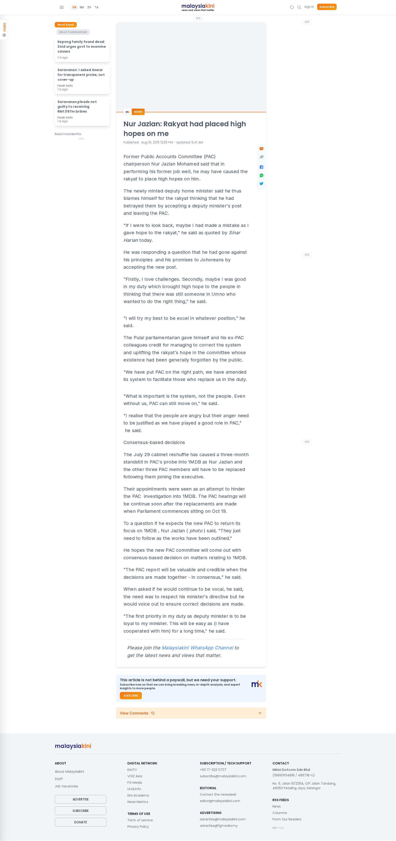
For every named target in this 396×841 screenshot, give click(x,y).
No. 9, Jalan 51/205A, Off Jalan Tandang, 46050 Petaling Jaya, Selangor (304, 785)
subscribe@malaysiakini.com (223, 776)
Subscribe (326, 7)
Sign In (309, 7)
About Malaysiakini (69, 771)
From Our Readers (286, 819)
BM (82, 7)
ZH (89, 7)
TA (96, 7)
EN (74, 7)
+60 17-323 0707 (213, 769)
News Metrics (137, 802)
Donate (80, 822)
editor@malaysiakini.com (220, 801)
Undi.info (134, 789)
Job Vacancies (66, 786)
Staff (59, 779)
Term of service (140, 820)
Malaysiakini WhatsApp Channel (197, 648)
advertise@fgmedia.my (219, 825)
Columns (279, 813)
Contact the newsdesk (218, 794)
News (276, 806)
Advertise (81, 799)
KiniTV (132, 769)
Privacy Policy (138, 826)
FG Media (134, 782)
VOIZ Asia (134, 776)
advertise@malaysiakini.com (223, 819)
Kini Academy (138, 795)
